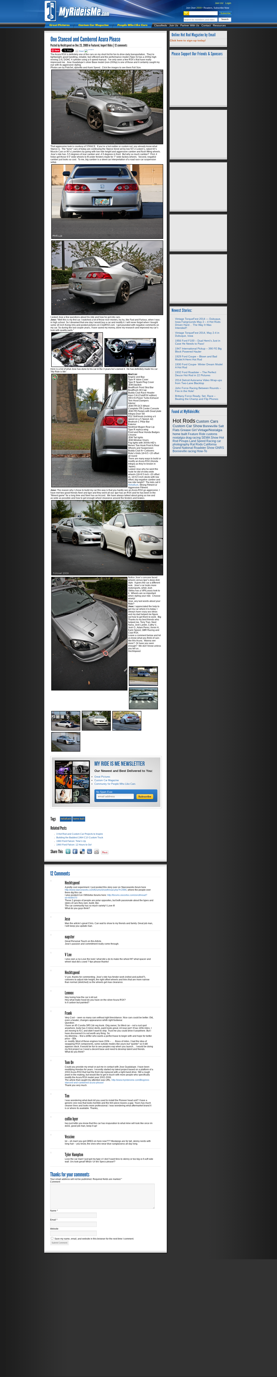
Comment (55, 1181)
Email (53, 1219)
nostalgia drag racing (187, 437)
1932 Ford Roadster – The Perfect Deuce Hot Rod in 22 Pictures (195, 374)
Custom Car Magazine (93, 25)
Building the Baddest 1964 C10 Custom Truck (79, 837)
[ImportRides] (107, 45)
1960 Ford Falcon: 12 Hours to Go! (74, 844)
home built (78, 818)
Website (54, 1228)
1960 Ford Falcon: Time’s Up (71, 841)
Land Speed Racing (202, 441)
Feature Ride (196, 434)
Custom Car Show (187, 426)
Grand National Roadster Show (193, 447)
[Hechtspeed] (72, 883)
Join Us (173, 25)
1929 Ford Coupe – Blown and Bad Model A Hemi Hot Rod (196, 358)
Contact (206, 25)
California (210, 444)
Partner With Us (189, 25)
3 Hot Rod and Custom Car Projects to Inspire (79, 834)
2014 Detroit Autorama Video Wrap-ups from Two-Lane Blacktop (198, 382)
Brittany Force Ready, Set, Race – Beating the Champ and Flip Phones (196, 397)
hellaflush (66, 818)
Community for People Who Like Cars (114, 783)
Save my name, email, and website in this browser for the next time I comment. (94, 1238)
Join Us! (219, 3)
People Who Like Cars (132, 25)
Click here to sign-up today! (188, 40)
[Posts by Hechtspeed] (66, 45)
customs (211, 434)
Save (57, 50)
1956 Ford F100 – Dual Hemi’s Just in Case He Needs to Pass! (197, 342)
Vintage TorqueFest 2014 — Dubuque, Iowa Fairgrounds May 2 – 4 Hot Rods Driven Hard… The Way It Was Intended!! (198, 323)
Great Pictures (59, 25)
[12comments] (121, 45)
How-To (202, 451)
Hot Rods (184, 421)
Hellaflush (133, 485)
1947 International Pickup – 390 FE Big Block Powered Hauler (198, 350)
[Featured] (95, 45)
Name (54, 1210)
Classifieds (160, 25)
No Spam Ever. (104, 792)
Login (228, 3)
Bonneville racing (184, 451)
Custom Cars (207, 421)
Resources (219, 25)
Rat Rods (196, 444)
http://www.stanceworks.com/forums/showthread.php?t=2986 (96, 890)
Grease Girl (188, 430)
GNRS (219, 447)
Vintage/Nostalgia (209, 430)
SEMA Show (209, 437)
